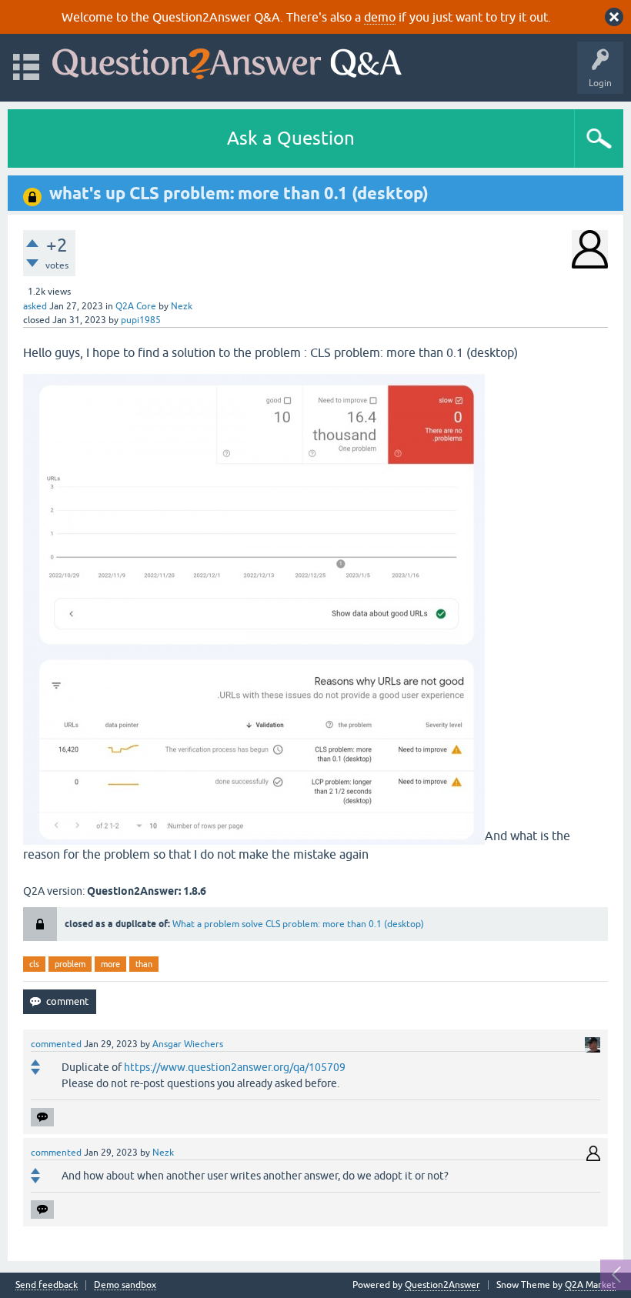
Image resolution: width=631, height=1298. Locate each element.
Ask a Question (291, 138)
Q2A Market (590, 1285)
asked (35, 306)
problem (70, 964)
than (143, 964)
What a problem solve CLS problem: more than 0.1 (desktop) (298, 924)
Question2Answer (442, 1285)
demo (380, 17)
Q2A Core (135, 306)
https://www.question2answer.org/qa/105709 (235, 1067)
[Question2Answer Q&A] (227, 60)
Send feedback (46, 1285)
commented (56, 1044)
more (110, 964)
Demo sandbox (125, 1285)
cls (34, 964)
